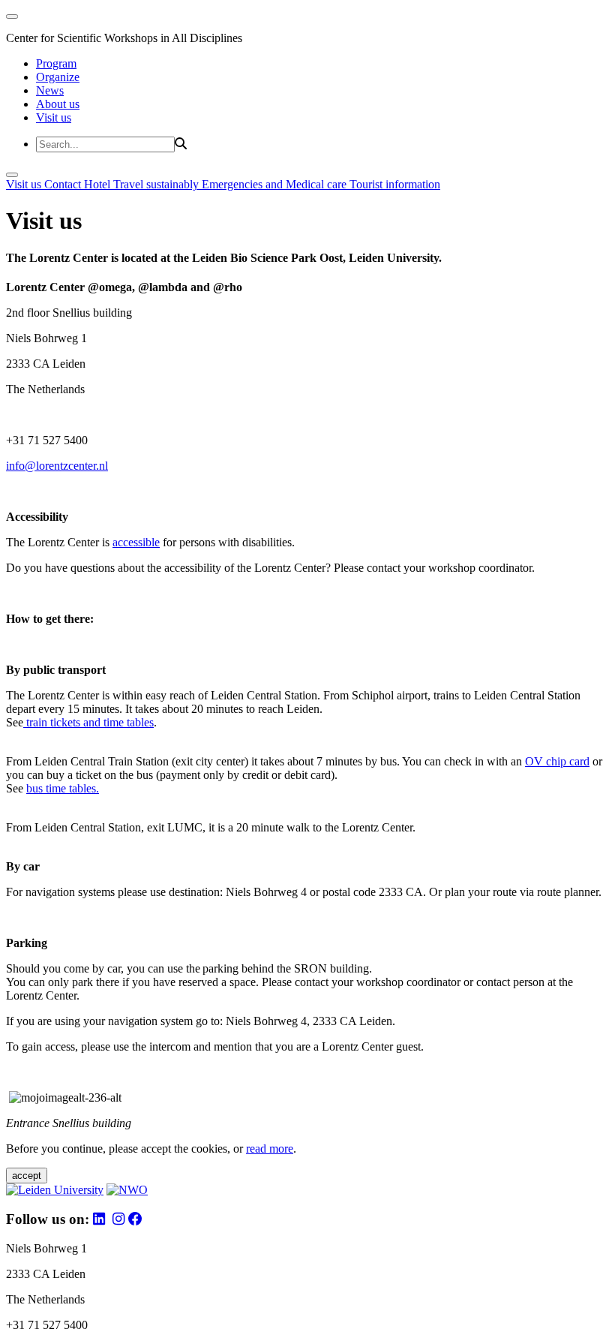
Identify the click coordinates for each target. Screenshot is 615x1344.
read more (269, 1148)
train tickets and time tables (88, 722)
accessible (136, 542)
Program (56, 63)
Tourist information (395, 184)
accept (26, 1175)
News (50, 90)
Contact (64, 184)
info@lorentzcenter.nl (57, 465)
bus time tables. (62, 788)
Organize (58, 77)
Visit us (53, 117)
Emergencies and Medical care (276, 184)
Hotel (98, 184)
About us (58, 104)
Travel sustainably (157, 184)
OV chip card (557, 761)
